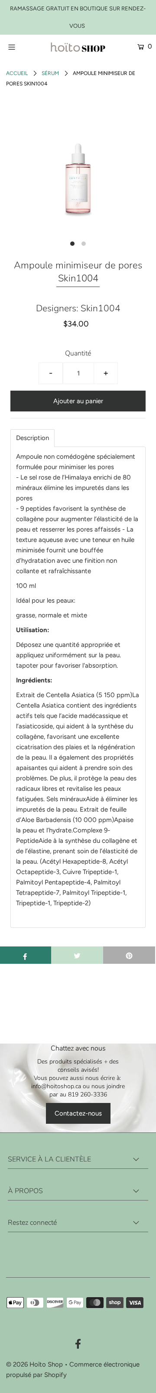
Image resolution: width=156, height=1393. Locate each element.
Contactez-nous (78, 1113)
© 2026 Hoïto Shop (34, 1364)
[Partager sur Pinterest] (129, 955)
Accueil (17, 73)
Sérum (50, 73)
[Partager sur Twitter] (77, 955)
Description (32, 438)
